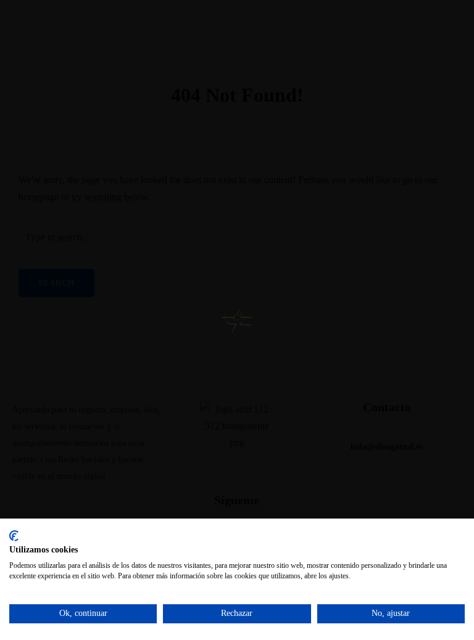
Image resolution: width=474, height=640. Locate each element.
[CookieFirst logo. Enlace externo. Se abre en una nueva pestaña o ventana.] (14, 535)
